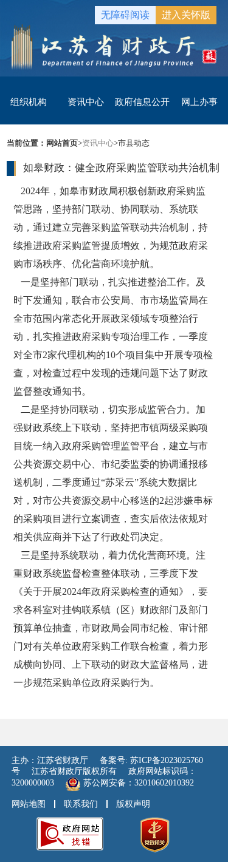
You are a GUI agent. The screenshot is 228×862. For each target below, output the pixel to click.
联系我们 (81, 804)
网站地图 (29, 804)
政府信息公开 (142, 102)
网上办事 (199, 102)
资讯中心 (85, 102)
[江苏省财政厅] (114, 46)
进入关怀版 (186, 15)
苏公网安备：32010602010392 (138, 782)
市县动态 (134, 143)
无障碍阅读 (125, 15)
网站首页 (62, 143)
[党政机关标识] (155, 833)
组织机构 (28, 102)
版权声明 (133, 804)
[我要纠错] (69, 832)
